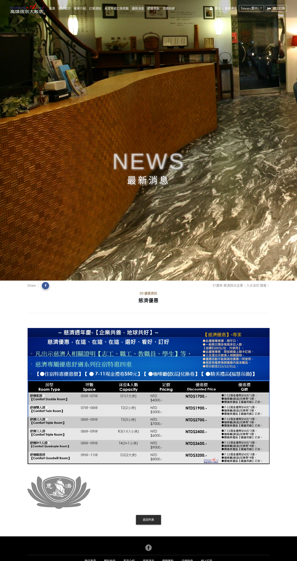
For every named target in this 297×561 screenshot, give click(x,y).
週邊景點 (153, 8)
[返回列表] (148, 523)
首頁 (53, 8)
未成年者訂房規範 (116, 8)
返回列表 (148, 519)
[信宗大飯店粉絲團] (148, 547)
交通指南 (169, 8)
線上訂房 (279, 8)
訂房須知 (95, 8)
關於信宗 (64, 8)
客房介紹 (80, 8)
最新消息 (138, 8)
